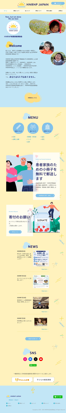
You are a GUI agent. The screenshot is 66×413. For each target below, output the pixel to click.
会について (27, 10)
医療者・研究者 (31, 136)
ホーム (5, 10)
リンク (29, 139)
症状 (14, 136)
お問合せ (60, 10)
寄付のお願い (49, 10)
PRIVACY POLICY (13, 400)
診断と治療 (16, 139)
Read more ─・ (45, 269)
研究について (38, 10)
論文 (43, 136)
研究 (43, 139)
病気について (16, 10)
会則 (28, 141)
